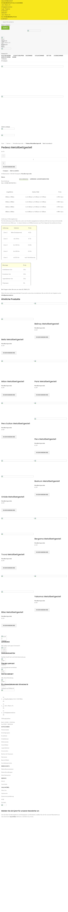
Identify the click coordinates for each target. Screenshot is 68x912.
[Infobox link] (34, 409)
